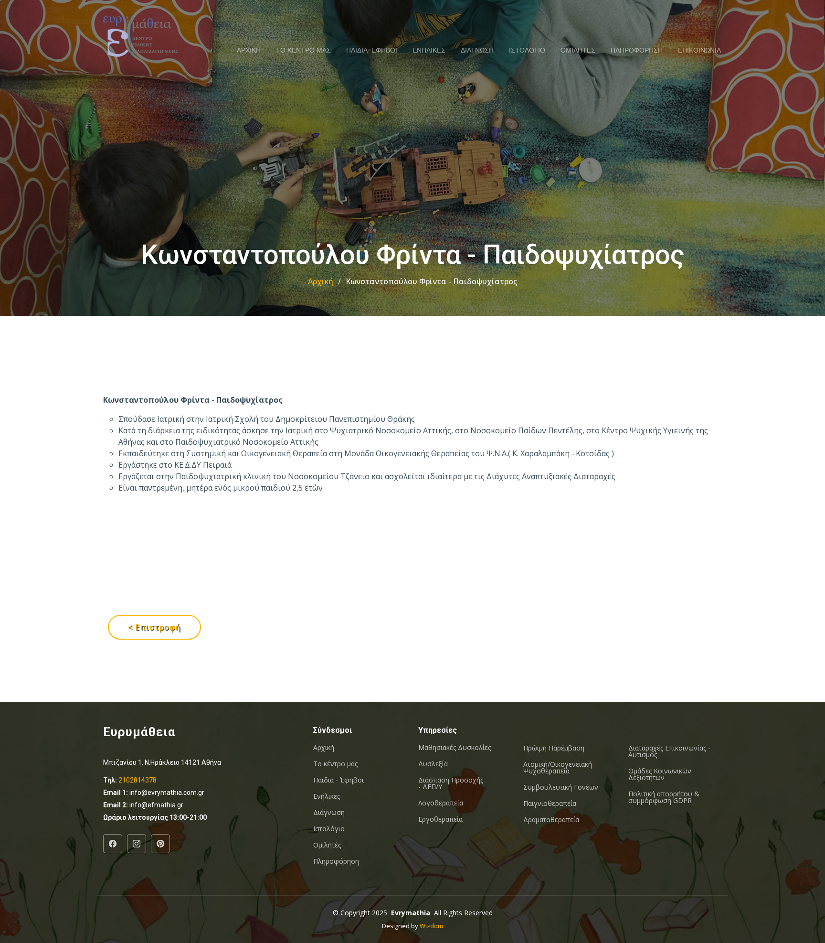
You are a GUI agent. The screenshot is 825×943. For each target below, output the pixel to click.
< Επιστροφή (154, 627)
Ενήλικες (326, 796)
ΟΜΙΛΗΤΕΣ (578, 50)
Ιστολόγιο (329, 828)
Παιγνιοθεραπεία (549, 803)
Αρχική (320, 281)
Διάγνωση (329, 812)
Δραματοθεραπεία (551, 819)
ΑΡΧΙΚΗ (249, 50)
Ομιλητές (327, 845)
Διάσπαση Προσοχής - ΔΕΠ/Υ (450, 783)
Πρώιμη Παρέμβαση (553, 748)
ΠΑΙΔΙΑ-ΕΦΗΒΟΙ (371, 50)
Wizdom (431, 926)
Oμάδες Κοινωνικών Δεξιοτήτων (659, 774)
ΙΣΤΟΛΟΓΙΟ (527, 50)
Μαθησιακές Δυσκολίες (454, 747)
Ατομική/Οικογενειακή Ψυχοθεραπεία (557, 767)
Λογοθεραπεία (440, 803)
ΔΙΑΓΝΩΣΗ (477, 50)
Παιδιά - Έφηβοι (338, 780)
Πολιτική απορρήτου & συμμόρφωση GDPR (663, 797)
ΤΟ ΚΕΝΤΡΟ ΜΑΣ (303, 50)
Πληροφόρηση (336, 861)
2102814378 (137, 780)
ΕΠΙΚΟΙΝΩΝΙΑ (699, 50)
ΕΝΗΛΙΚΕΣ (428, 50)
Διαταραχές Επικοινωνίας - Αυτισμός (669, 751)
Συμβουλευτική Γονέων (560, 787)
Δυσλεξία (433, 764)
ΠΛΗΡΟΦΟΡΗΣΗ (637, 50)
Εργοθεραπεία (440, 819)
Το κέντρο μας (335, 764)
